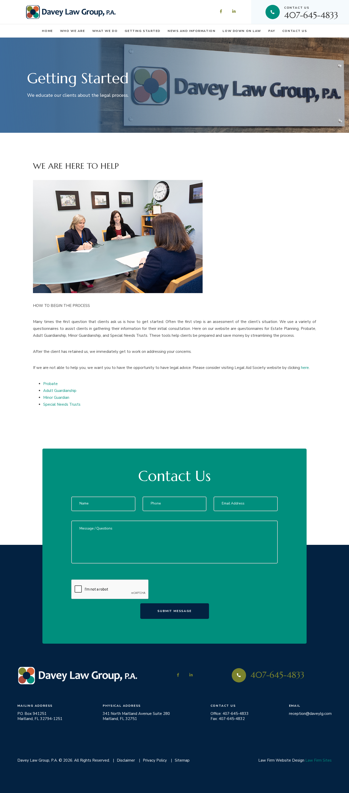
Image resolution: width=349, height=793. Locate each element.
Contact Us (294, 31)
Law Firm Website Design (281, 760)
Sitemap (182, 760)
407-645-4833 (311, 12)
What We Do (105, 31)
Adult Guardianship (59, 390)
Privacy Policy (155, 760)
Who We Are (72, 31)
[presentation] (110, 589)
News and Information (191, 31)
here (305, 367)
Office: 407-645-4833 (230, 713)
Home (47, 31)
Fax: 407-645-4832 (228, 718)
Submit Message (174, 611)
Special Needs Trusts (61, 404)
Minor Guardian (56, 397)
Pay (271, 31)
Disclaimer (126, 760)
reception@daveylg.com (310, 713)
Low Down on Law (242, 31)
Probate (50, 383)
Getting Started (142, 31)
